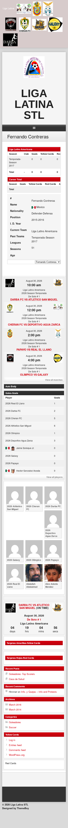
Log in (12, 740)
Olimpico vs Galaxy (34, 374)
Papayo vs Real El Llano (34, 349)
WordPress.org (16, 755)
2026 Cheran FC (13, 418)
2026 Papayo (12, 463)
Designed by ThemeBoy (15, 808)
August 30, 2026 (34, 280)
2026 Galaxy (11, 455)
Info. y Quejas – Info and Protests (39, 691)
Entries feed (15, 745)
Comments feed (17, 750)
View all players (54, 477)
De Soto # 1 (34, 619)
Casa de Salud (16, 679)
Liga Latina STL (34, 104)
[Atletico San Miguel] (57, 607)
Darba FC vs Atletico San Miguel (34, 299)
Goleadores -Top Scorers (22, 674)
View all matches (54, 379)
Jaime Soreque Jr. (25, 447)
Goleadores (15, 722)
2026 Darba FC (13, 410)
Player (8, 397)
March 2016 (15, 704)
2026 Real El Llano (14, 403)
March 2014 (15, 709)
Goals (57, 397)
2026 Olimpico (12, 433)
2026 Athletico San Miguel (18, 425)
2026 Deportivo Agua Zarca (19, 440)
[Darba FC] (10, 608)
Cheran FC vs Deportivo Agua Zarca (34, 324)
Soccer (12, 727)
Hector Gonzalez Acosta (28, 470)
